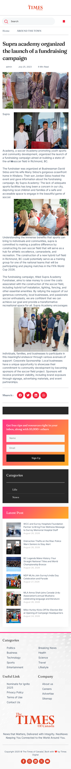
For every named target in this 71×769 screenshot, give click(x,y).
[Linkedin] (35, 761)
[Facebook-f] (23, 761)
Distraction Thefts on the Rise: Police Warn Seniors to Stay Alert (42, 543)
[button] (64, 21)
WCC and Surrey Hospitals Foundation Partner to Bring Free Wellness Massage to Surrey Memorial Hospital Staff (44, 526)
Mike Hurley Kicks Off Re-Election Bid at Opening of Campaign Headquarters (43, 611)
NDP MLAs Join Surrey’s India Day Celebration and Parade (41, 577)
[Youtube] (47, 761)
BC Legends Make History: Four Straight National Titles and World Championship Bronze (40, 561)
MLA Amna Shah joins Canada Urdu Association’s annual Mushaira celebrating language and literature (41, 595)
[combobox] (28, 21)
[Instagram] (29, 761)
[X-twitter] (41, 761)
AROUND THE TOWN (29, 30)
